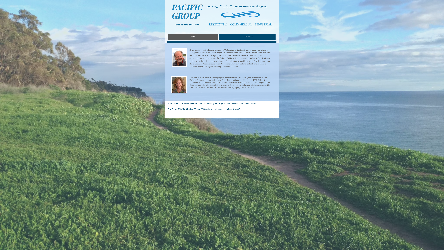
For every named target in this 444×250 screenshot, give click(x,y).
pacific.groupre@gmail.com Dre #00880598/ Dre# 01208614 (231, 103)
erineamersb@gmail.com (217, 109)
